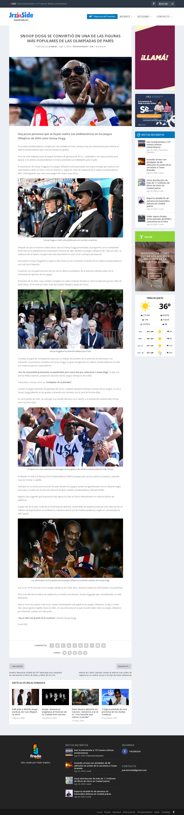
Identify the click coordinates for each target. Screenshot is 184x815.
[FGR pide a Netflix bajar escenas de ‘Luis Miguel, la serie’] (25, 697)
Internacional (129, 812)
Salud (156, 812)
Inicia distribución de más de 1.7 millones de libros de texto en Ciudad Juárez (158, 184)
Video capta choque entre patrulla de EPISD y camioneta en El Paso (159, 219)
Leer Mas (155, 275)
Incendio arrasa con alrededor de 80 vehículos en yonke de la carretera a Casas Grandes (159, 164)
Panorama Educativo (95, 756)
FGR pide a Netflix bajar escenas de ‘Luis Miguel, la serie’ (25, 712)
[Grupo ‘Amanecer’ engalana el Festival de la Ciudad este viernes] (55, 697)
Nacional (117, 812)
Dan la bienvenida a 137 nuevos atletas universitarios (158, 144)
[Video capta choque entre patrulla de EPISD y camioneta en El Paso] (141, 218)
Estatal (107, 812)
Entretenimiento (80, 46)
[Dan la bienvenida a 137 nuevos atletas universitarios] (141, 143)
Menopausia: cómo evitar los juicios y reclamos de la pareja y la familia (155, 258)
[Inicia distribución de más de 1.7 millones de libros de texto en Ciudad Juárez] (141, 182)
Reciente (125, 16)
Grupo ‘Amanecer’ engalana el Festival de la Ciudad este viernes (54, 712)
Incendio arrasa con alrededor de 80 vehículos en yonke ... (44, 3)
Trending (165, 812)
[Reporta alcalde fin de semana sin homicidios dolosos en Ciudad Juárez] (141, 200)
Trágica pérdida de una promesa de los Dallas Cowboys (114, 712)
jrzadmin (53, 46)
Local (161, 173)
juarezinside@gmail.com (134, 770)
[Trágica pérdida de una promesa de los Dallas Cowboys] (115, 697)
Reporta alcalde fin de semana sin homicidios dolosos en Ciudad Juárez (158, 202)
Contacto (163, 16)
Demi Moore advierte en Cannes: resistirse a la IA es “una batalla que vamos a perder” (85, 713)
